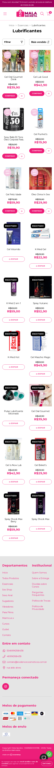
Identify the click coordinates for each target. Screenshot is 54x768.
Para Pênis (7, 612)
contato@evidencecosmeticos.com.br (27, 662)
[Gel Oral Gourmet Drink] (22, 96)
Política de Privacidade (38, 607)
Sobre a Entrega (40, 578)
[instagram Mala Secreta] (5, 686)
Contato (6, 635)
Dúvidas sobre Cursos (39, 585)
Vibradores (7, 606)
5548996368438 (15, 650)
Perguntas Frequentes (38, 593)
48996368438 (14, 656)
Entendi (47, 764)
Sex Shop (7, 589)
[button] (44, 758)
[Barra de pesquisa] (42, 14)
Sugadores (8, 601)
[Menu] (5, 14)
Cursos (5, 623)
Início (11, 25)
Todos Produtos (10, 578)
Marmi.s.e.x (8, 618)
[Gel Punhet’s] (49, 151)
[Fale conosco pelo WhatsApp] (49, 754)
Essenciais (23, 25)
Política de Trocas (41, 600)
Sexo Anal (7, 595)
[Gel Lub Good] (49, 93)
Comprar (10, 96)
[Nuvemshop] (11, 755)
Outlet (5, 629)
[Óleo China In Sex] (49, 211)
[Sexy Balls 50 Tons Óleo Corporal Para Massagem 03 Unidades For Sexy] (22, 156)
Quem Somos (39, 572)
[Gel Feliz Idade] (22, 211)
